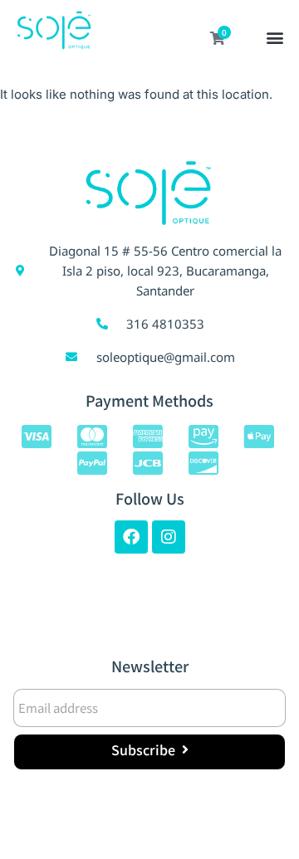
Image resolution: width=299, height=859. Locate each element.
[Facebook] (131, 537)
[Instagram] (168, 537)
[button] (275, 39)
